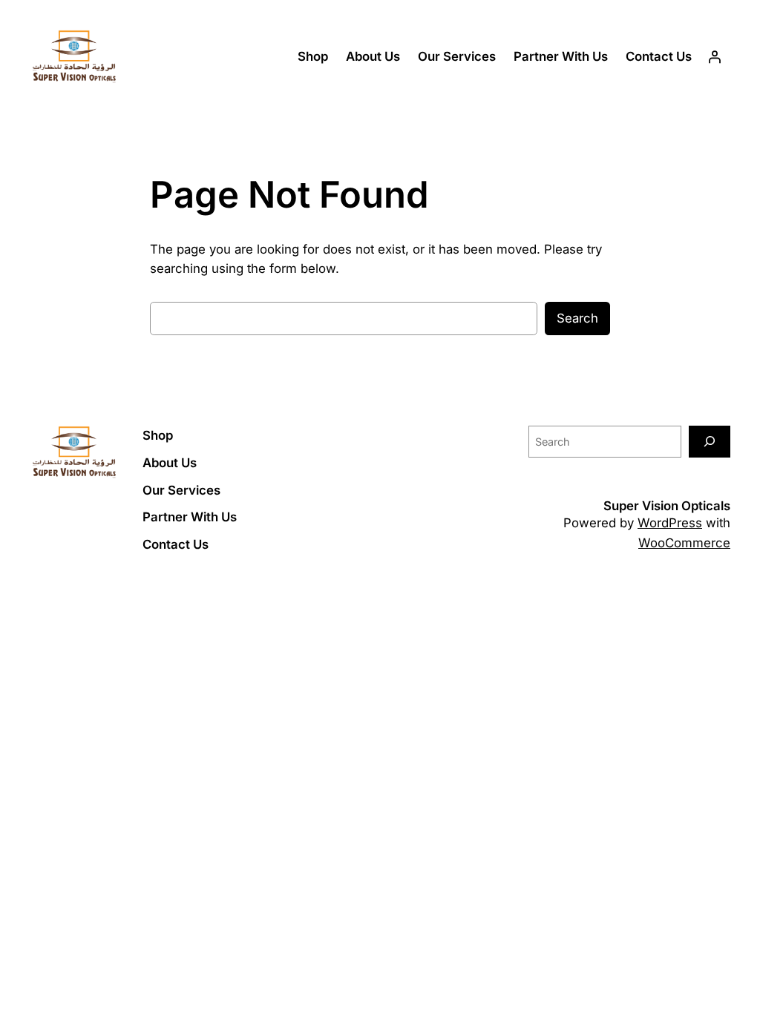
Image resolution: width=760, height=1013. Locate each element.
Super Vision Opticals (666, 505)
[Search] (709, 442)
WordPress (670, 522)
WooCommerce (684, 542)
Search (577, 318)
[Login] (714, 57)
